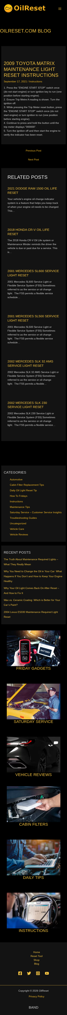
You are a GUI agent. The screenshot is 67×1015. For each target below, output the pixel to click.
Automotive (16, 479)
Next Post (33, 159)
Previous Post (33, 150)
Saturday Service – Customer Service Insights (36, 512)
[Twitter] (29, 973)
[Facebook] (20, 973)
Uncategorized (18, 523)
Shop (36, 960)
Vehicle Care (17, 529)
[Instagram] (38, 973)
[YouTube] (47, 973)
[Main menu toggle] (59, 8)
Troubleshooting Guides (23, 518)
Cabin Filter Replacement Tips (27, 485)
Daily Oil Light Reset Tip (23, 490)
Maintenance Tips (20, 507)
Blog (36, 963)
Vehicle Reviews (19, 534)
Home (36, 952)
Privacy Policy (36, 996)
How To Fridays (18, 496)
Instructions (35, 81)
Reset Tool (37, 956)
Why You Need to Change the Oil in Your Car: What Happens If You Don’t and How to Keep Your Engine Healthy (33, 576)
